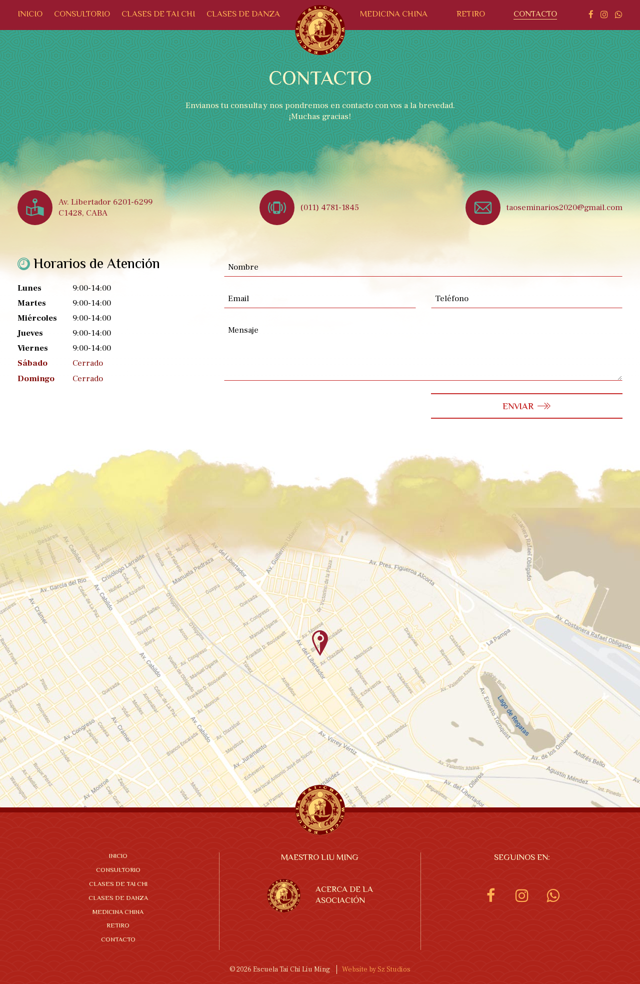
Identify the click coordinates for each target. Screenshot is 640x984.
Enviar (518, 407)
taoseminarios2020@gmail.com (564, 207)
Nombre (243, 267)
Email (238, 298)
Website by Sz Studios (376, 969)
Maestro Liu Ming (319, 858)
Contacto (535, 14)
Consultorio (82, 14)
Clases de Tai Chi (158, 14)
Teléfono (451, 298)
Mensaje (243, 330)
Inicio (30, 14)
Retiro (470, 14)
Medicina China (394, 14)
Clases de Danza (243, 14)
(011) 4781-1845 (329, 207)
